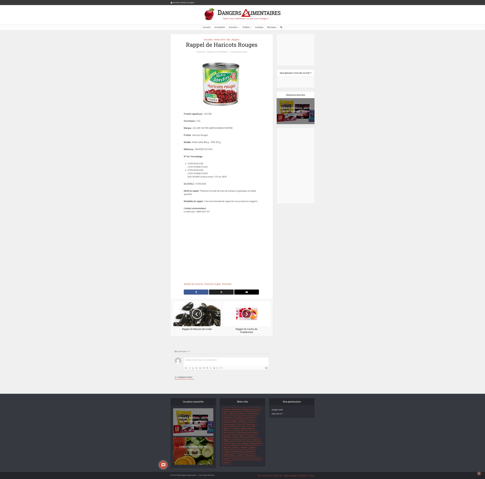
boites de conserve (194, 284)
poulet (245, 447)
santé (240, 455)
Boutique (271, 27)
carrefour (254, 413)
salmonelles (229, 455)
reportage (238, 451)
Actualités (219, 27)
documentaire (230, 424)
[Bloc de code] (210, 368)
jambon (228, 436)
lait (236, 436)
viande (227, 462)
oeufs (227, 443)
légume (228, 440)
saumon (228, 458)
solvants (227, 284)
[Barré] (196, 368)
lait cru (244, 436)
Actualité (208, 39)
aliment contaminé (232, 409)
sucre (258, 458)
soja (237, 458)
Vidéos (246, 27)
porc (237, 447)
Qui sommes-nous (265, 475)
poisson (228, 447)
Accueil (206, 27)
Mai (228, 39)
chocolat (250, 417)
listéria (253, 436)
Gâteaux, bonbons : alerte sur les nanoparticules (295, 109)
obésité (257, 440)
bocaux (234, 413)
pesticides (257, 443)
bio (226, 413)
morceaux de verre (242, 440)
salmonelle (250, 451)
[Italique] (189, 368)
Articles (233, 27)
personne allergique (241, 443)
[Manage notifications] (479, 473)
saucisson (251, 455)
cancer (243, 413)
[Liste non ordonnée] (203, 368)
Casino (227, 417)
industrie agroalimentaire (244, 428)
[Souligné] (193, 368)
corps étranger (231, 421)
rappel (227, 451)
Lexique (259, 27)
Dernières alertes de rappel (183, 2)
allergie (247, 409)
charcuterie (238, 417)
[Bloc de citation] (207, 368)
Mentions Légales (290, 475)
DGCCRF (244, 421)
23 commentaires (193, 425)
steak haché (247, 458)
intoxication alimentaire (247, 432)
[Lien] (214, 368)
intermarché (229, 432)
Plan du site (302, 475)
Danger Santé (277, 409)
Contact (311, 475)
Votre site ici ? (277, 413)
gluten (227, 428)
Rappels (235, 39)
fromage (251, 424)
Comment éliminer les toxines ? (193, 448)
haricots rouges (213, 284)
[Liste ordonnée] (200, 368)
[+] (221, 368)
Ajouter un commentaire (217, 52)
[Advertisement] (222, 248)
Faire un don (277, 475)
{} (217, 368)
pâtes (254, 447)
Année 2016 (219, 39)
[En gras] (186, 368)
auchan (256, 409)
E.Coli (242, 424)
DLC (253, 421)
